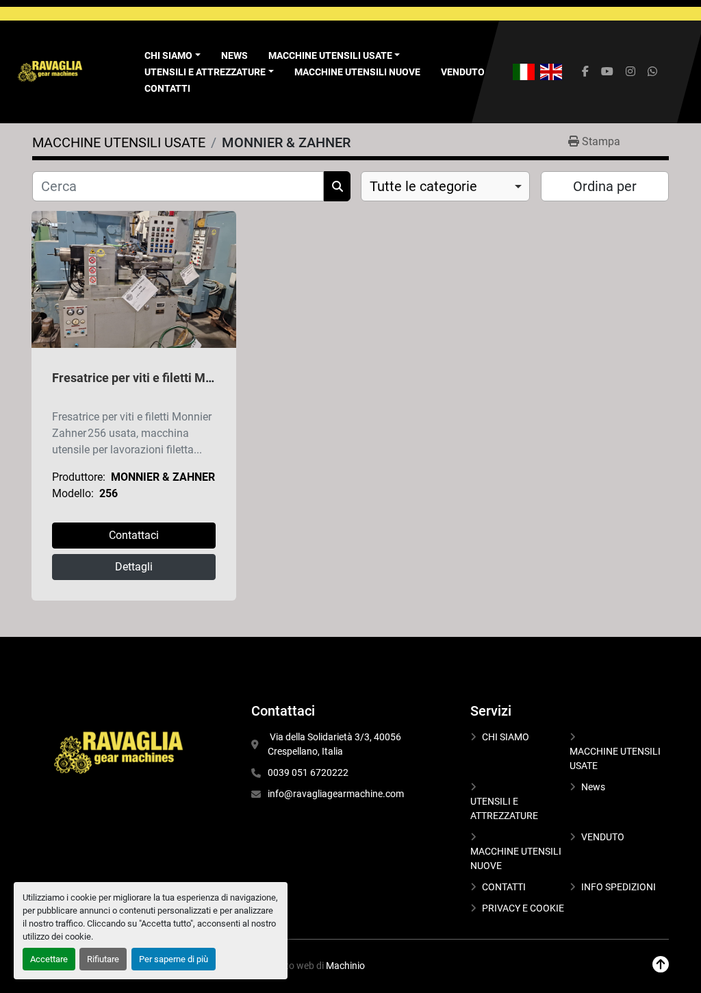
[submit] (337, 186)
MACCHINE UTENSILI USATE (330, 55)
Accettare (49, 959)
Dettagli (134, 566)
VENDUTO (463, 71)
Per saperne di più (173, 959)
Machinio (345, 965)
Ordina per (605, 186)
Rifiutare (103, 959)
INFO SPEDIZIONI (618, 886)
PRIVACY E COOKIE (523, 908)
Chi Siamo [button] (168, 55)
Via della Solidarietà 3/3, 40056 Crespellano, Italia (335, 744)
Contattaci (134, 535)
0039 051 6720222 (308, 772)
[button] (334, 56)
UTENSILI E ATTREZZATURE (205, 71)
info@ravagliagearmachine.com (336, 793)
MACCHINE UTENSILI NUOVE (357, 71)
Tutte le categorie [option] (423, 186)
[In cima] (660, 964)
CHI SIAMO (505, 736)
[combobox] (445, 186)
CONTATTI (167, 88)
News (234, 55)
